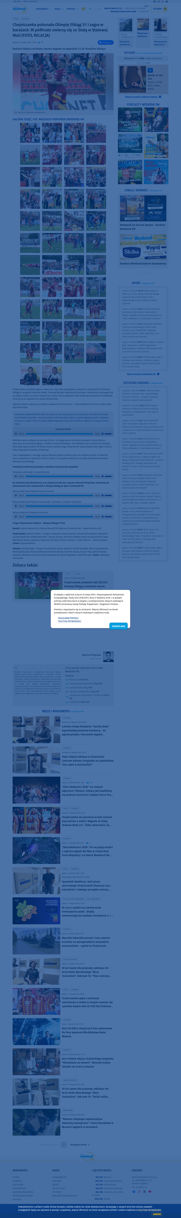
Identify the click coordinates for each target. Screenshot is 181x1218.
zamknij (157, 1214)
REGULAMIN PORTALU (68, 618)
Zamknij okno (118, 626)
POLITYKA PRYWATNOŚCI (69, 621)
